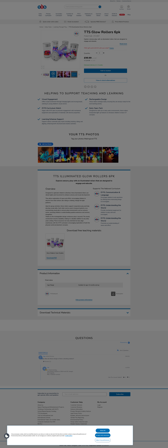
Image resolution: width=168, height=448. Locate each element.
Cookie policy (68, 435)
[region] (70, 435)
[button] (7, 436)
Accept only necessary (102, 435)
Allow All (102, 430)
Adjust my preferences (103, 440)
